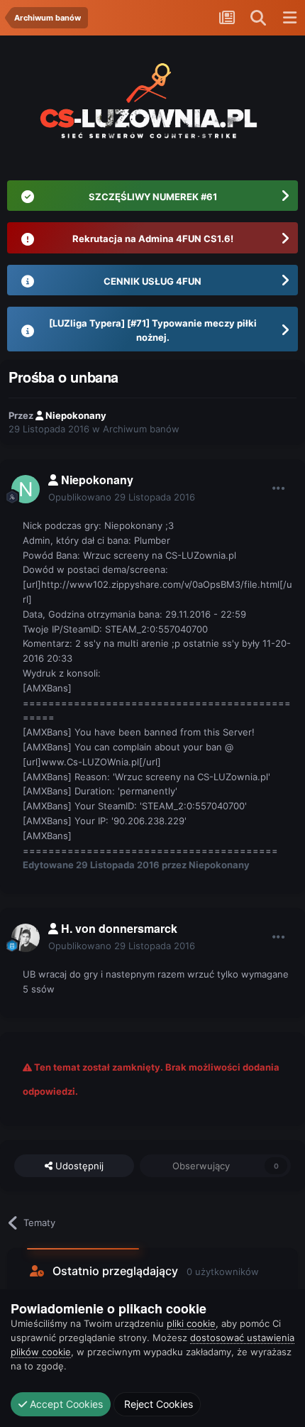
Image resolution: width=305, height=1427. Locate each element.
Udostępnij (78, 1165)
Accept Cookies (65, 1404)
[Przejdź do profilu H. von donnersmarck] (25, 938)
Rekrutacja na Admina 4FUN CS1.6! (152, 238)
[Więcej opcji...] (279, 488)
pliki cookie (191, 1323)
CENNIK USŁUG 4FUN (152, 281)
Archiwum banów (141, 428)
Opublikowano (121, 497)
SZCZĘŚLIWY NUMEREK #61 (153, 196)
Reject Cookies (157, 1404)
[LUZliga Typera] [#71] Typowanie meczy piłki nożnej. (153, 330)
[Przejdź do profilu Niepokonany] (25, 489)
